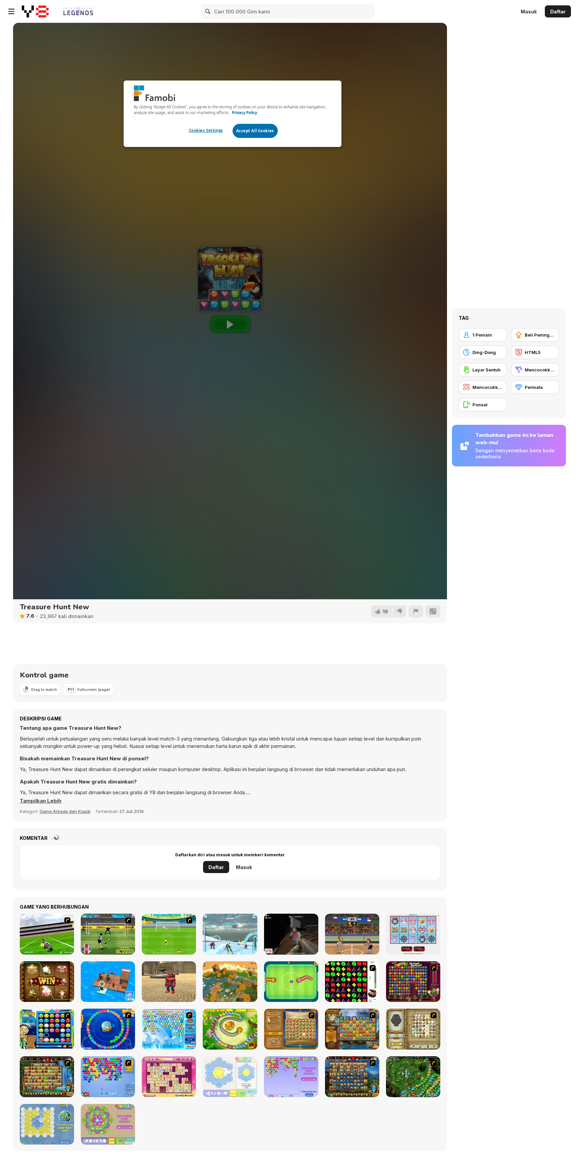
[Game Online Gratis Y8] (35, 11)
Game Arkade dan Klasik (65, 811)
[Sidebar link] (11, 11)
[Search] (208, 11)
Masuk (529, 11)
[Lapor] (415, 611)
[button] (40, 801)
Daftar (558, 11)
